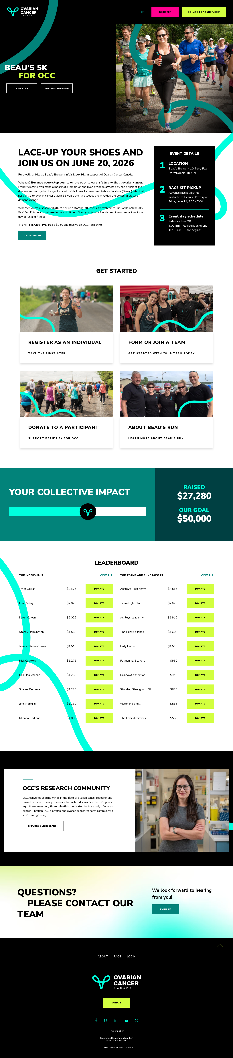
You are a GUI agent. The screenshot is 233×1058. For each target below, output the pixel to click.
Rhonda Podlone (29, 718)
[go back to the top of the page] (220, 951)
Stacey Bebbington (31, 632)
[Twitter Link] (136, 1021)
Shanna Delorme (29, 689)
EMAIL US (165, 909)
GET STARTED (32, 235)
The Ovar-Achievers (133, 718)
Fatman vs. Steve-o (132, 661)
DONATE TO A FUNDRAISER (204, 12)
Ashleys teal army (132, 618)
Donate (116, 1002)
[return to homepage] (116, 988)
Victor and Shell (130, 704)
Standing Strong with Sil (135, 689)
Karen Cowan (27, 618)
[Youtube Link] (126, 1021)
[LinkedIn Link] (115, 1021)
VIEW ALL (106, 575)
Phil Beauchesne (29, 675)
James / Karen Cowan (32, 646)
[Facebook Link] (96, 1021)
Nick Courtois (27, 661)
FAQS (117, 957)
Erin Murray (26, 603)
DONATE (99, 588)
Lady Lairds (127, 646)
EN (142, 11)
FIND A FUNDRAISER (57, 88)
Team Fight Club (130, 603)
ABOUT (103, 957)
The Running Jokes (132, 632)
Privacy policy (117, 1031)
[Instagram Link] (105, 1021)
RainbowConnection (132, 675)
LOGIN (131, 957)
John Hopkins (27, 704)
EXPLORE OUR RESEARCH (43, 826)
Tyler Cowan (27, 589)
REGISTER (165, 12)
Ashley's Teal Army (133, 589)
